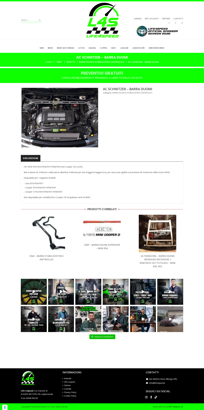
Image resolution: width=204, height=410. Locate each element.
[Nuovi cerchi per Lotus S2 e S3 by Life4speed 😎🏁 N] (34, 292)
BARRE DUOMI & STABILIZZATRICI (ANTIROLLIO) (101, 61)
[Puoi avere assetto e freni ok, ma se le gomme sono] (88, 292)
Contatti (178, 18)
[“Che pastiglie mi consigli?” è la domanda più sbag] (143, 292)
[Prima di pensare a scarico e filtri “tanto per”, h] (116, 319)
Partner (166, 18)
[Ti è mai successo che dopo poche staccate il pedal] (170, 292)
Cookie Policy (70, 395)
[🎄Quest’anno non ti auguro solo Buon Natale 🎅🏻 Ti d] (143, 319)
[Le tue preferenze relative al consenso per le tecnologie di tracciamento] (4, 407)
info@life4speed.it (157, 383)
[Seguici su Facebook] (175, 23)
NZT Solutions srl (176, 406)
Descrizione (30, 158)
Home (49, 61)
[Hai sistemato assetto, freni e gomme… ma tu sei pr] (116, 292)
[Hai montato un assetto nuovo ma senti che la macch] (61, 319)
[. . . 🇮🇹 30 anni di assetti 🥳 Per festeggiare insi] (170, 319)
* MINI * (59, 61)
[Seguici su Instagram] (169, 23)
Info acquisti (152, 18)
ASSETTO (70, 61)
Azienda (138, 18)
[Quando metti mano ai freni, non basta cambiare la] (34, 319)
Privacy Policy (70, 392)
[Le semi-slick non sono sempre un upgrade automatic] (61, 292)
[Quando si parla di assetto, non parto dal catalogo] (88, 319)
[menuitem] (42, 47)
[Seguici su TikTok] (182, 23)
